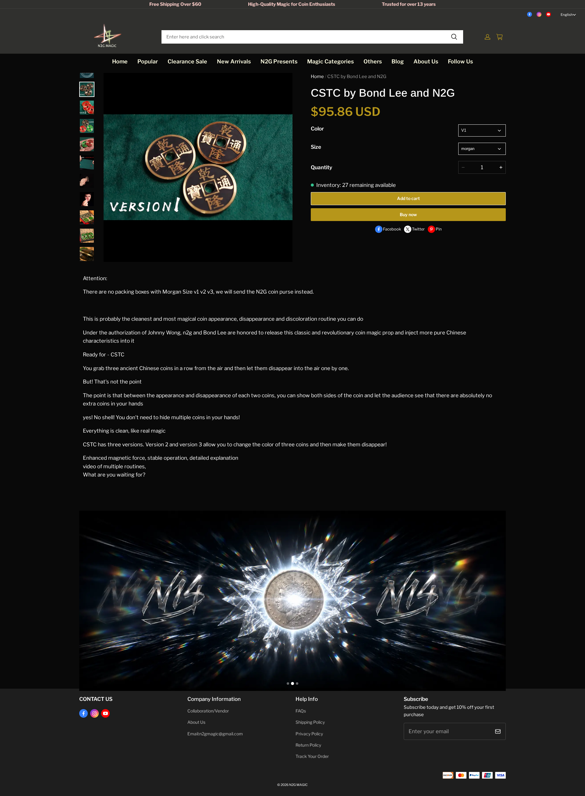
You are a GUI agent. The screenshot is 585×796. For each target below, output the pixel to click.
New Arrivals (234, 61)
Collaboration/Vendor (208, 711)
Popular (147, 61)
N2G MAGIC (298, 785)
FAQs (301, 711)
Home (120, 61)
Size (316, 147)
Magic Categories (330, 61)
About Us (425, 61)
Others (372, 61)
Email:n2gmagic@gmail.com (215, 733)
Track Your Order (312, 756)
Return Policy (308, 745)
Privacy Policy (309, 733)
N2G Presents (279, 61)
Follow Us (460, 61)
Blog (398, 61)
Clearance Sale (187, 61)
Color (317, 128)
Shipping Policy (310, 722)
